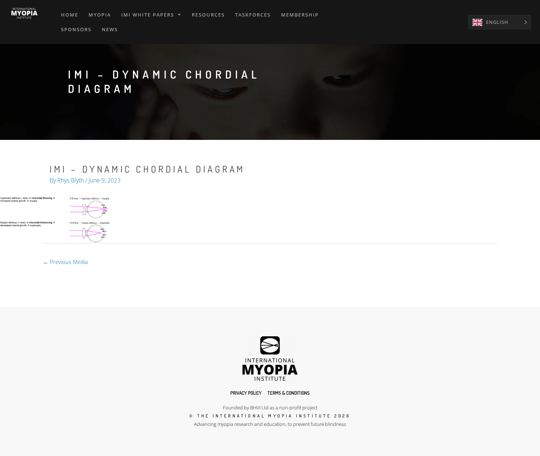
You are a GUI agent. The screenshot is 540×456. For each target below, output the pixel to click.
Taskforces (253, 14)
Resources (208, 14)
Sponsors (76, 29)
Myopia (100, 14)
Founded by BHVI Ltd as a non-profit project (270, 407)
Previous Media (65, 261)
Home (69, 14)
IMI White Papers (147, 14)
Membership (300, 14)
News (110, 29)
